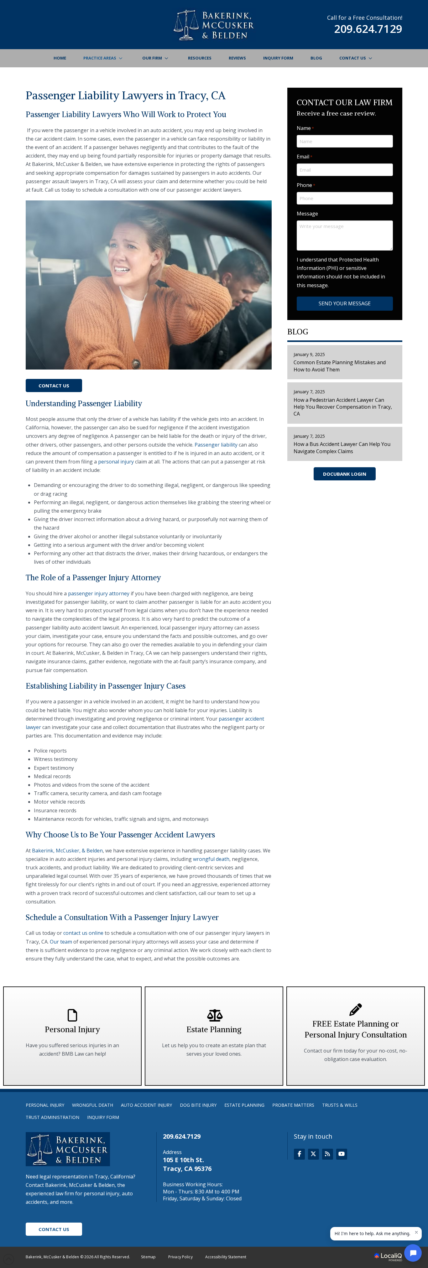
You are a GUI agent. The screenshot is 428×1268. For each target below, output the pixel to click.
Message (307, 213)
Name (305, 128)
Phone (306, 185)
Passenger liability (216, 444)
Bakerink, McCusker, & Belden (67, 850)
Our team (61, 941)
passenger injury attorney (98, 593)
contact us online (83, 932)
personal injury (116, 461)
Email (304, 156)
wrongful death (211, 859)
